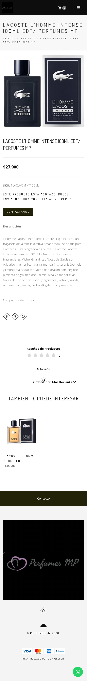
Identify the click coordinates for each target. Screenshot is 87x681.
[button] (54, 382)
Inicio (8, 38)
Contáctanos (18, 211)
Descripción (12, 226)
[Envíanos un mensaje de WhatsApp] (78, 672)
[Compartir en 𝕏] (15, 316)
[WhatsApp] (43, 610)
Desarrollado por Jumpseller (43, 658)
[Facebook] (6, 316)
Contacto (43, 498)
